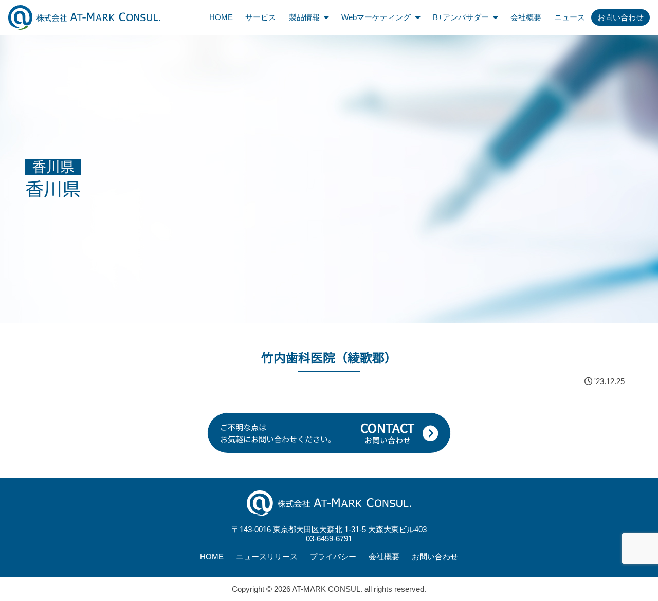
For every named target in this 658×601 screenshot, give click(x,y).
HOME (221, 17)
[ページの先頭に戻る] (646, 409)
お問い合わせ (620, 17)
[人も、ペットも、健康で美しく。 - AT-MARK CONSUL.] (84, 17)
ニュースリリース (267, 556)
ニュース (569, 17)
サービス (260, 17)
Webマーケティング (376, 17)
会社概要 (525, 17)
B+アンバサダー (461, 17)
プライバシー (333, 556)
